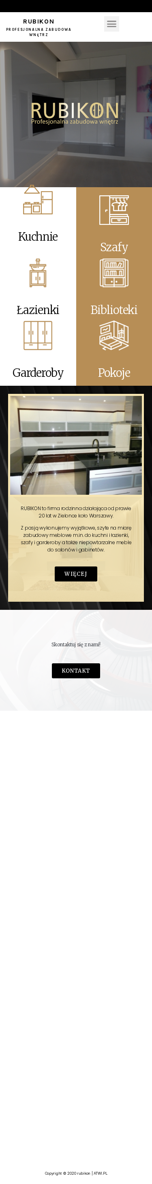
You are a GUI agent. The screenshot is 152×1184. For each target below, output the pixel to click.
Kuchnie (38, 237)
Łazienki (38, 310)
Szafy (114, 247)
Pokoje (114, 373)
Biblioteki (113, 310)
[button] (111, 24)
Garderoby (38, 373)
